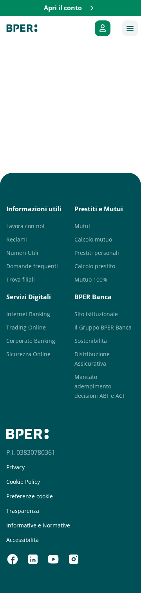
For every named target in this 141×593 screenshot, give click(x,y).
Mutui (82, 226)
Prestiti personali (96, 252)
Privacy (15, 467)
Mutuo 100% (90, 279)
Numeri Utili (22, 252)
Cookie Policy (23, 481)
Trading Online (26, 327)
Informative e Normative (38, 525)
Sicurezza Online (28, 354)
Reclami (16, 239)
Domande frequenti (32, 266)
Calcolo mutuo (93, 239)
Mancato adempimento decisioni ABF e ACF (99, 386)
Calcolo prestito (94, 266)
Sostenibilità (90, 340)
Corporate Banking (30, 340)
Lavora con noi (25, 226)
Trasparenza (22, 510)
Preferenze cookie (29, 496)
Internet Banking (28, 314)
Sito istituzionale (96, 314)
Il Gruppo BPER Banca (103, 327)
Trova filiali (20, 279)
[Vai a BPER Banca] (22, 28)
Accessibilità (22, 540)
